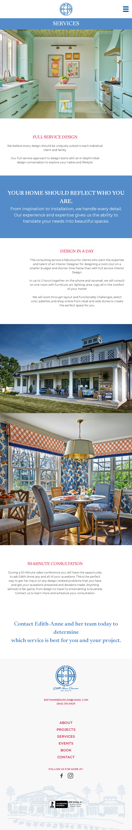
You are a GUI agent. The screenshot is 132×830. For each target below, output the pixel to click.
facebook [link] (61, 775)
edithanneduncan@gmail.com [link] (66, 699)
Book (66, 750)
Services (66, 736)
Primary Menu (126, 9)
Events (66, 743)
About (66, 723)
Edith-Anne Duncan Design (66, 678)
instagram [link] (70, 775)
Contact (66, 757)
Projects (66, 730)
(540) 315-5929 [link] (66, 703)
